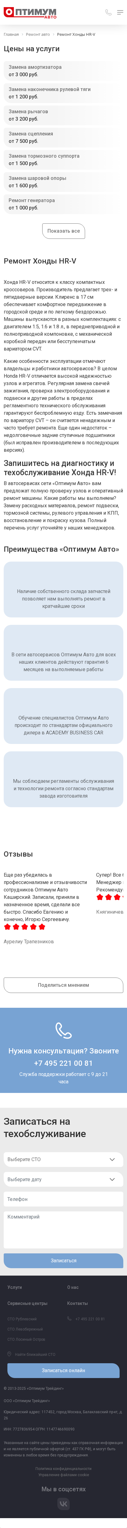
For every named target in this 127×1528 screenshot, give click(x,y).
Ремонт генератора (32, 200)
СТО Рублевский (22, 1319)
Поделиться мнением (63, 985)
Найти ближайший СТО (34, 1354)
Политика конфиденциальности (63, 1469)
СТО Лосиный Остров (26, 1339)
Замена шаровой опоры (37, 178)
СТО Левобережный (25, 1329)
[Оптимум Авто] (30, 12)
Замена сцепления (31, 134)
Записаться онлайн (63, 1370)
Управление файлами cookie (63, 1475)
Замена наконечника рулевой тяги (50, 89)
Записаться (63, 1261)
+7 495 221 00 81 (63, 1063)
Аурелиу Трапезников (29, 942)
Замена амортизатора (35, 67)
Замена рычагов (28, 111)
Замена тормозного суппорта (44, 156)
